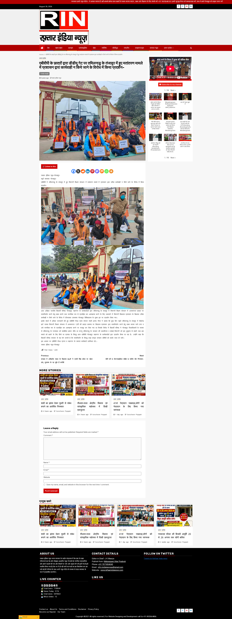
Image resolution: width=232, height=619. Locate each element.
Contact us (43, 609)
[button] (173, 90)
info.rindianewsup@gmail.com (110, 567)
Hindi (24, 617)
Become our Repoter (47, 612)
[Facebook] (73, 171)
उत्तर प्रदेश (168, 48)
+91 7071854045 (105, 564)
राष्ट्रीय (126, 48)
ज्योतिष (104, 48)
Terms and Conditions (67, 609)
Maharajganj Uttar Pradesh (115, 561)
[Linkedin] (88, 171)
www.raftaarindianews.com (112, 570)
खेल (94, 48)
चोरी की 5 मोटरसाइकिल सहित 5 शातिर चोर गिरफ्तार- (124, 357)
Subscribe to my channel (171, 84)
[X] (78, 171)
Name (47, 462)
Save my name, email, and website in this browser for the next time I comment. (78, 485)
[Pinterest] (92, 171)
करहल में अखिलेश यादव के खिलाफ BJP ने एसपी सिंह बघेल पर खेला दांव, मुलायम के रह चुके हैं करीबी (66, 359)
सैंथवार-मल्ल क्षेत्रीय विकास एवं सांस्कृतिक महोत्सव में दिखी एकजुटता (92, 406)
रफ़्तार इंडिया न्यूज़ (56, 78)
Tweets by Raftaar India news (155, 558)
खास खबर (58, 48)
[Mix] (102, 171)
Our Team (61, 612)
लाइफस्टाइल (139, 48)
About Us (53, 609)
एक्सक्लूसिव (83, 48)
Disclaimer (82, 609)
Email (46, 470)
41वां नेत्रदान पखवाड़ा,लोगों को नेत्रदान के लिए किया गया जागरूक (128, 406)
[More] (111, 171)
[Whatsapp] (106, 171)
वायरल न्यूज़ (154, 48)
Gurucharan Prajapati (63, 411)
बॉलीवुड (115, 48)
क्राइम (70, 48)
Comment (48, 435)
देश (48, 48)
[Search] (190, 48)
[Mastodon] (97, 171)
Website (47, 477)
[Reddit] (83, 171)
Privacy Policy (93, 609)
